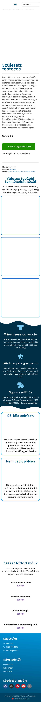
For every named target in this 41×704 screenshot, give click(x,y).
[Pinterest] (17, 686)
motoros (21, 171)
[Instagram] (11, 686)
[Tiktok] (29, 686)
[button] (15, 4)
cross (10, 171)
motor (15, 171)
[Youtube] (23, 686)
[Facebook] (5, 686)
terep (33, 171)
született (27, 171)
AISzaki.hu (26, 699)
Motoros (13, 169)
